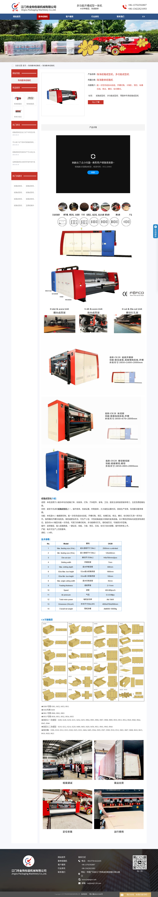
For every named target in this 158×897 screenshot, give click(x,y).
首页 (24, 65)
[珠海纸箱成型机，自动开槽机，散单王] (30, 98)
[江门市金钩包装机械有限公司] (33, 7)
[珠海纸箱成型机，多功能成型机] (18, 98)
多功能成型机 (112, 96)
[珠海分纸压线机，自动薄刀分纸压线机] (18, 111)
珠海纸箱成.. (18, 104)
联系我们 (120, 17)
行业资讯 (95, 17)
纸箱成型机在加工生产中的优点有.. (24, 132)
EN (143, 17)
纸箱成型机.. (18, 186)
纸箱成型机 (100, 96)
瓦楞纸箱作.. (30, 205)
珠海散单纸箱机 (34, 65)
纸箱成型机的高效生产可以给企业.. (24, 152)
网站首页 (16, 17)
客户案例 (69, 17)
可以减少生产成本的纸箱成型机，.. (24, 142)
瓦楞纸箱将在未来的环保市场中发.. (24, 162)
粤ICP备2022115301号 (96, 894)
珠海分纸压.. (18, 117)
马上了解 (95, 102)
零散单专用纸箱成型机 (129, 96)
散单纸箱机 (43, 17)
